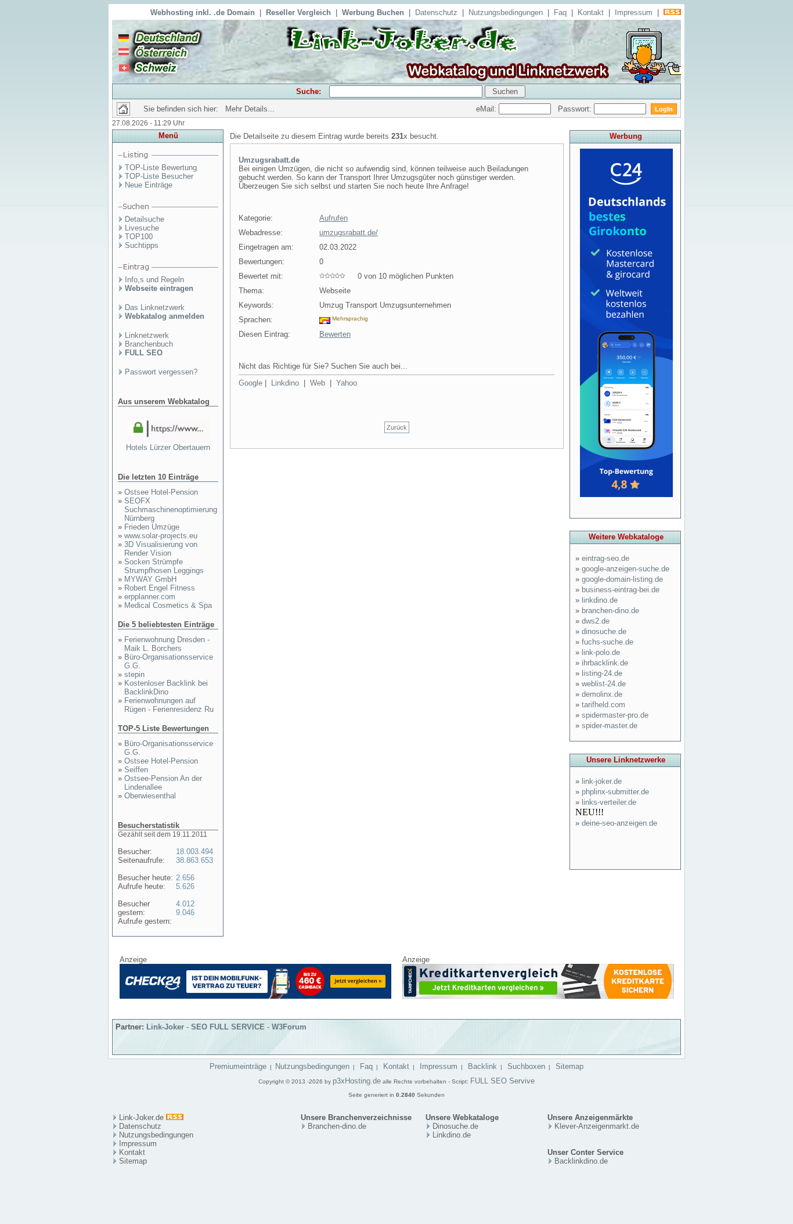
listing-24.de (602, 673)
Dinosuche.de (455, 1126)
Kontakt (591, 12)
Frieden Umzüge (151, 527)
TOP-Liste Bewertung (161, 167)
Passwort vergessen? (161, 372)
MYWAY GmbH (150, 579)
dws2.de (596, 621)
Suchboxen (526, 1066)
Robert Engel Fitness (159, 588)
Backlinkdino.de (581, 1161)
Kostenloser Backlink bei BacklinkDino (166, 687)
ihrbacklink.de (605, 662)
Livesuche (142, 228)
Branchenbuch (149, 344)
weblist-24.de (604, 683)
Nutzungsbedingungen (505, 12)
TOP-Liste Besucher (159, 176)
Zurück (397, 427)
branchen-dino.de (610, 610)
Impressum (634, 12)
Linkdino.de (451, 1135)
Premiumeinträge (238, 1066)
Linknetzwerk (147, 335)
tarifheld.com (603, 704)
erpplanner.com (149, 596)
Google (250, 383)
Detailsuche (144, 219)
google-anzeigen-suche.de (625, 568)
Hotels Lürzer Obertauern (168, 447)
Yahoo (346, 383)
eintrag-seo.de (605, 558)
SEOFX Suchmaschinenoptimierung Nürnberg (170, 509)
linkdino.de (600, 600)
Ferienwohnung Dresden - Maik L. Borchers (167, 644)
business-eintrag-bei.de (620, 589)
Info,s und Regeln (154, 279)
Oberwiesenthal (150, 795)
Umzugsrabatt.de (269, 160)
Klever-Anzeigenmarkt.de (596, 1126)
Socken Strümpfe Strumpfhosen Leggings (164, 566)
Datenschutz (436, 12)
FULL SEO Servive (502, 1081)
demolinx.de (602, 694)
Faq (560, 12)
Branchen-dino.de (337, 1126)
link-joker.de (602, 781)
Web (317, 383)
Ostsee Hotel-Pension (161, 492)
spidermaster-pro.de (615, 715)
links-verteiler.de (609, 802)
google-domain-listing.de (622, 579)
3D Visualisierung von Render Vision (160, 548)
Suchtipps (141, 245)
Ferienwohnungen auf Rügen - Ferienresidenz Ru (169, 705)
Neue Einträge (148, 185)
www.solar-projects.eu (160, 535)
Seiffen (136, 769)
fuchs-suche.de (607, 642)
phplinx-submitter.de (615, 791)
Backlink (482, 1066)
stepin (134, 674)
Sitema (131, 1161)
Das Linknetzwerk (155, 307)
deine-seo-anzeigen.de (619, 823)
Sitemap (569, 1066)
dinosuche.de (604, 631)
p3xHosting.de (357, 1081)
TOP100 (139, 236)
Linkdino (285, 383)
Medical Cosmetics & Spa (168, 605)
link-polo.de (601, 652)
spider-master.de (609, 725)
